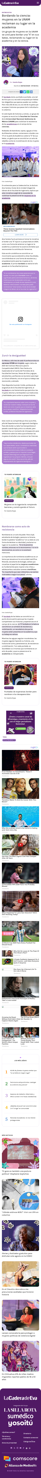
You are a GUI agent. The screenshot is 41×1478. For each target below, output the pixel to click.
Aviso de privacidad (9, 1443)
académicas (12, 124)
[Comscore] (20, 1458)
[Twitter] (14, 1448)
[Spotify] (27, 1448)
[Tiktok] (23, 1448)
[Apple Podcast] (29, 1448)
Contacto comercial (30, 1438)
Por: (15, 82)
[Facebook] (11, 1448)
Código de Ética (29, 1442)
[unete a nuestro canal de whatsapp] (20, 722)
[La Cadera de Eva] (10, 3)
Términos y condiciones (6, 1437)
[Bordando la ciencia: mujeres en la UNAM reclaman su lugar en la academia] (21, 91)
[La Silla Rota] (20, 1410)
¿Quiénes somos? (8, 1432)
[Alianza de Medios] (20, 1465)
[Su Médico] (20, 1415)
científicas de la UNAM (9, 740)
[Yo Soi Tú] (20, 1423)
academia (10, 143)
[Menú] (38, 3)
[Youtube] (20, 1448)
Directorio (27, 1433)
